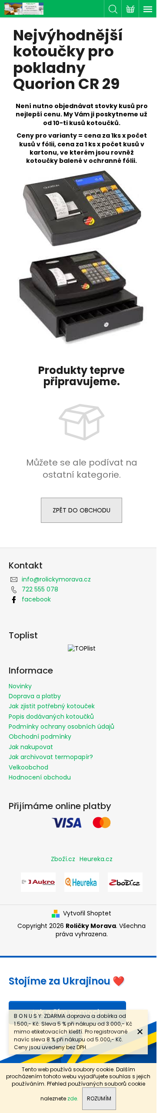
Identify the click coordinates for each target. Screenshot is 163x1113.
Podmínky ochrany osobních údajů (61, 726)
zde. (72, 1098)
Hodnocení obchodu (40, 777)
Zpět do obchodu (81, 510)
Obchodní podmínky (40, 736)
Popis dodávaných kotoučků (51, 716)
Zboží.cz (63, 859)
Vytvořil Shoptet (87, 913)
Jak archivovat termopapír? (51, 757)
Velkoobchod (28, 767)
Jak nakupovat (31, 747)
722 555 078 (40, 589)
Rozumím (99, 1098)
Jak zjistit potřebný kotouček (52, 706)
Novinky (20, 686)
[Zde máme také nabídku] (38, 881)
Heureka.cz (96, 859)
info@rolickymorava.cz (56, 579)
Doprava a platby (35, 696)
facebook (36, 599)
